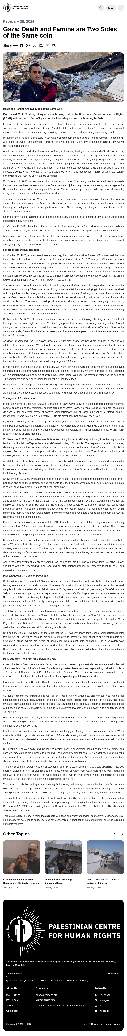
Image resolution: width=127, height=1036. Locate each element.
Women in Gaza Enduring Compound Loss (58, 881)
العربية (111, 8)
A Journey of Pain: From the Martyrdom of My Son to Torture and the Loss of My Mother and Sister (20, 881)
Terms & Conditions (92, 1024)
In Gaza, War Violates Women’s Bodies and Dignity (103, 881)
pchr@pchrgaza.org (46, 995)
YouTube (100, 1011)
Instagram (100, 1000)
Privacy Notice (112, 1024)
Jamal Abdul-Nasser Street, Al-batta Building (60, 1005)
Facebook (100, 995)
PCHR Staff (12, 1000)
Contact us (12, 1011)
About (9, 1005)
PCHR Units (13, 995)
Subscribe (113, 973)
